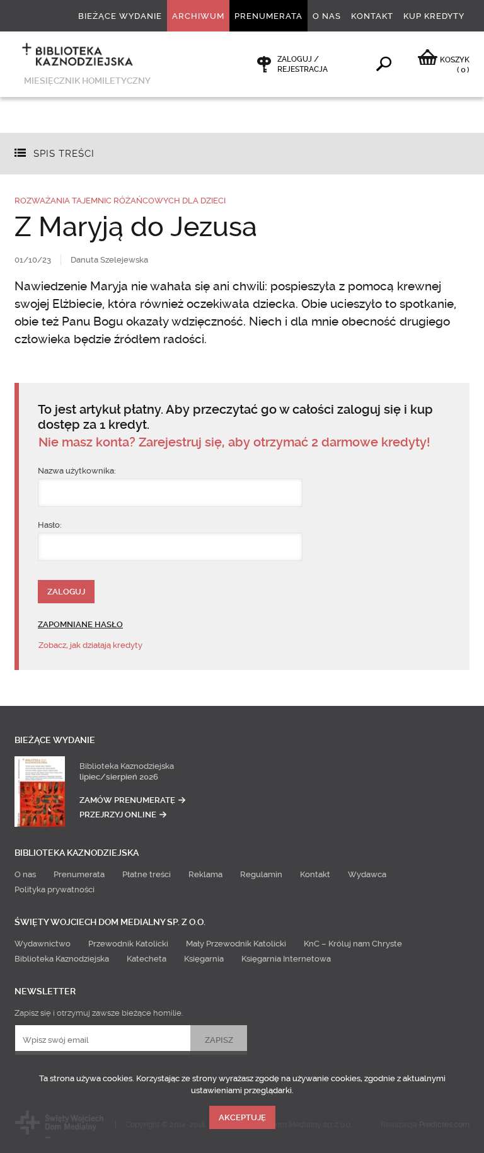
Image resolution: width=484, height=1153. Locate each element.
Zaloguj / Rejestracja (302, 64)
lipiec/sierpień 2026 (118, 776)
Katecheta (146, 958)
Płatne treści (146, 874)
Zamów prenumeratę (127, 800)
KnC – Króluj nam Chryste (353, 943)
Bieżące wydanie (120, 16)
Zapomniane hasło (80, 624)
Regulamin (261, 874)
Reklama (205, 874)
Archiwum (198, 16)
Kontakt (372, 16)
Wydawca (367, 874)
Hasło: (50, 525)
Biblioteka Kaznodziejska (126, 766)
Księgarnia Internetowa (286, 958)
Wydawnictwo (42, 943)
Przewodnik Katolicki (128, 943)
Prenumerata (268, 16)
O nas (327, 16)
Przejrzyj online (117, 814)
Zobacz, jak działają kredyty (90, 645)
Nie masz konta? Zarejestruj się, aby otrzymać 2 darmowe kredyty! (234, 442)
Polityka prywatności (54, 889)
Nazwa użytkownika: (77, 470)
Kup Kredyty (433, 16)
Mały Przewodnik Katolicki (236, 943)
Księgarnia (204, 958)
